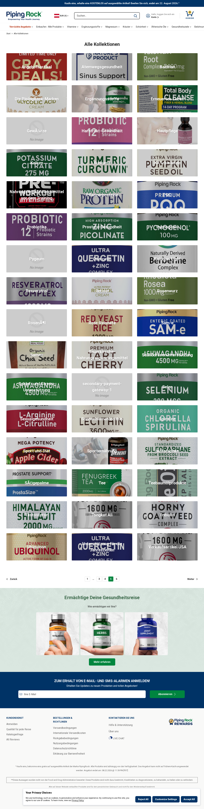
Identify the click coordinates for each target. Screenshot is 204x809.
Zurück (13, 579)
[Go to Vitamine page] (57, 633)
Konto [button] (154, 17)
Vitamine (71, 26)
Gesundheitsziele (180, 26)
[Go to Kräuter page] (102, 633)
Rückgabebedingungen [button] (65, 738)
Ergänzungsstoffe (91, 26)
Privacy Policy (78, 800)
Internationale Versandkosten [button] (69, 732)
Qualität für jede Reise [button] (18, 729)
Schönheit (141, 26)
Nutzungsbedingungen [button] (65, 743)
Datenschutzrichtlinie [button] (64, 748)
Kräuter (126, 26)
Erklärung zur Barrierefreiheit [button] (69, 753)
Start (8, 33)
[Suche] (135, 16)
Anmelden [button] (12, 724)
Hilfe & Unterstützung (121, 725)
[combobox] (102, 16)
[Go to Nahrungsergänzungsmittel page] (146, 633)
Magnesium (111, 26)
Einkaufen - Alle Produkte (49, 26)
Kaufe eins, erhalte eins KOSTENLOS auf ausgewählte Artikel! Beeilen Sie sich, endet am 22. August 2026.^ (122, 3)
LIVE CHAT (118, 738)
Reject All (143, 799)
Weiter (190, 579)
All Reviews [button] (13, 739)
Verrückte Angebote (20, 26)
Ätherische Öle (158, 26)
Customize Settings (166, 799)
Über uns (114, 731)
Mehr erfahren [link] (102, 661)
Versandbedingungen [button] (65, 727)
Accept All (189, 799)
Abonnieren (165, 694)
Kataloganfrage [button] (14, 734)
